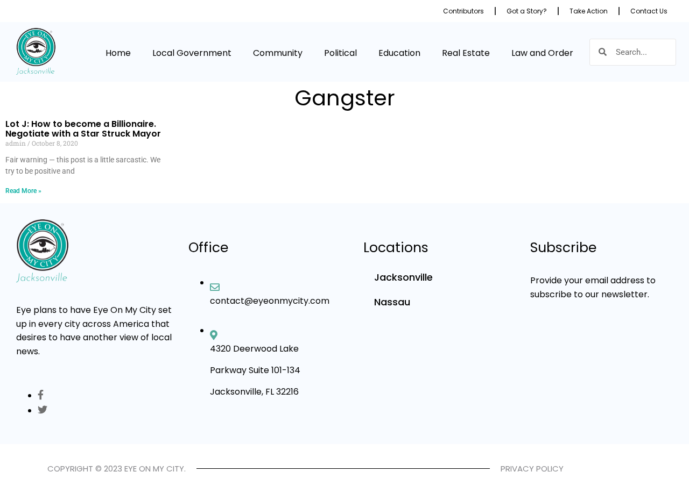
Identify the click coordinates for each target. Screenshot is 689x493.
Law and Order (542, 53)
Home (118, 53)
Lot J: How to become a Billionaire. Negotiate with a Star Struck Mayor (83, 129)
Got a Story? (527, 11)
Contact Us (648, 11)
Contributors (463, 11)
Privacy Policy (532, 468)
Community (278, 53)
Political (340, 53)
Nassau (392, 302)
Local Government (191, 53)
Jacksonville (403, 277)
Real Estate (466, 53)
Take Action (589, 11)
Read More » (23, 191)
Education (399, 53)
